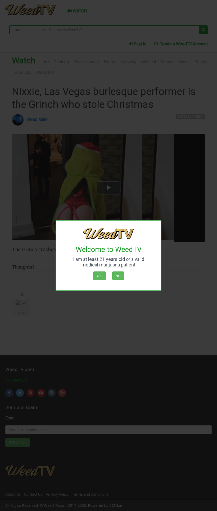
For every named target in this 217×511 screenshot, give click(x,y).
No (118, 275)
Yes (99, 275)
